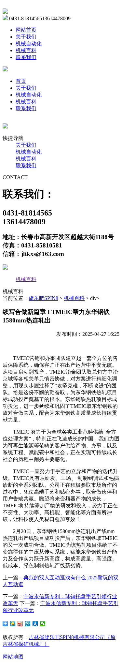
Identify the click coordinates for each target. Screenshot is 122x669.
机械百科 (26, 50)
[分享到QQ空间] (13, 623)
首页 (21, 81)
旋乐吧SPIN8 (43, 298)
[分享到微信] (43, 623)
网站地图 (13, 657)
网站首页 (26, 30)
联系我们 (26, 57)
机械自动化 (29, 43)
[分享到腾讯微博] (28, 623)
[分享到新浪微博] (20, 623)
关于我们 (26, 36)
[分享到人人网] (35, 623)
